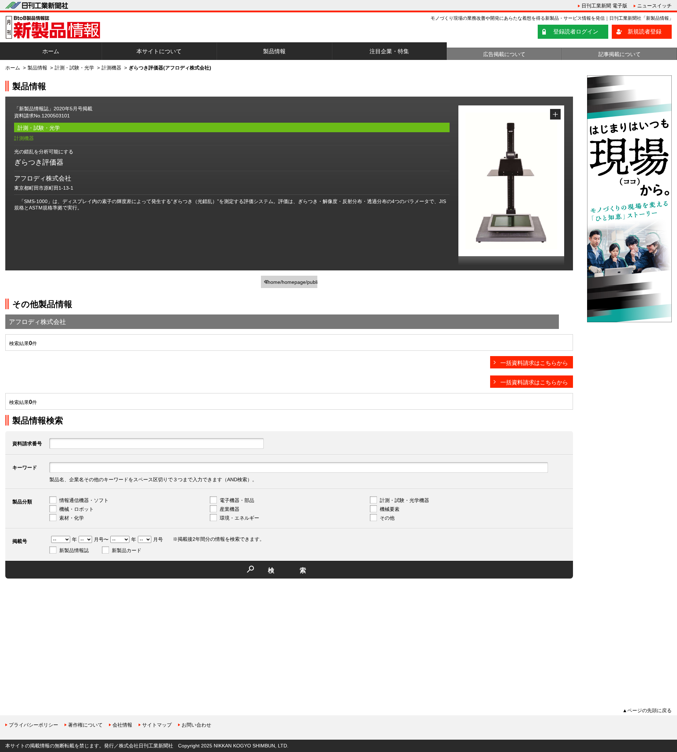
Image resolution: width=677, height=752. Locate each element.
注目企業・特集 (389, 51)
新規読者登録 (644, 32)
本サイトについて (159, 51)
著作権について (85, 725)
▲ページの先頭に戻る (647, 710)
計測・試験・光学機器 (404, 500)
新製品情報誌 (74, 550)
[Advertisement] (58, 633)
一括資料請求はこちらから (534, 363)
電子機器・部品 (237, 500)
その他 (387, 518)
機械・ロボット (76, 509)
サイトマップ (157, 725)
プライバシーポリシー (33, 725)
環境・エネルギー (239, 518)
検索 (299, 570)
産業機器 (229, 509)
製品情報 (274, 51)
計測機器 (111, 68)
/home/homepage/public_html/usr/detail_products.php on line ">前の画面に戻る (291, 283)
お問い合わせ (196, 725)
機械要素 (390, 509)
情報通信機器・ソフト (84, 500)
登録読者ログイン (575, 32)
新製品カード (126, 550)
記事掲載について (619, 54)
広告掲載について (504, 54)
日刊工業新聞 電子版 (604, 5)
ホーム (50, 51)
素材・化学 (71, 518)
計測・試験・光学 (74, 68)
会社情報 (122, 725)
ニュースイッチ (654, 5)
